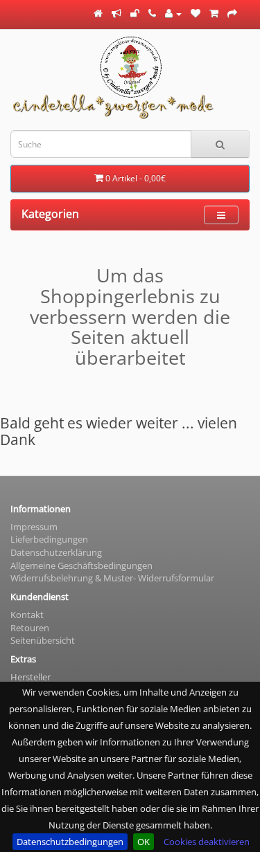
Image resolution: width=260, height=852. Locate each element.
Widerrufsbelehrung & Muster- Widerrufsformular (112, 578)
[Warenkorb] (213, 13)
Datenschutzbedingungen (70, 841)
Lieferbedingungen (49, 539)
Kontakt (27, 614)
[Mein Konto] (173, 13)
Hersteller (30, 677)
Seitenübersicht (42, 640)
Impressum (34, 526)
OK (143, 841)
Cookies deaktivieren (207, 841)
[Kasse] (232, 13)
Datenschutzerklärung (56, 552)
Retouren (29, 628)
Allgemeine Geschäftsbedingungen (81, 565)
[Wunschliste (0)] (195, 13)
